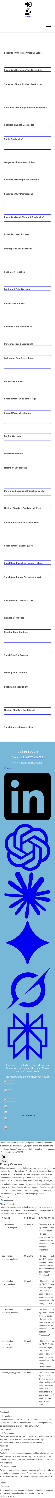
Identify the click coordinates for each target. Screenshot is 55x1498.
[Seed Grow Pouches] (27, 264)
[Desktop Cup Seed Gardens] (27, 241)
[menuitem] (40, 26)
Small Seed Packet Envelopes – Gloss (23, 562)
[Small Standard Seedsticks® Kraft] (27, 515)
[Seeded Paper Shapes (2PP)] (27, 538)
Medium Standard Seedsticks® (19, 709)
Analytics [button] (4, 1445)
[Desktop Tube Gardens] (27, 665)
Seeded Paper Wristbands (17, 412)
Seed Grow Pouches (14, 271)
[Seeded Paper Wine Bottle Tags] (27, 391)
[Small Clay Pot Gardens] (27, 647)
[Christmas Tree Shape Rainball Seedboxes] (27, 100)
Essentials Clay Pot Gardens (18, 193)
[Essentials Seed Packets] (27, 226)
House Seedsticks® (14, 381)
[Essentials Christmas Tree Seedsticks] (27, 62)
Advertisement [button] (6, 1462)
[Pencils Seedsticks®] (27, 296)
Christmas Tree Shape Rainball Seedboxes (25, 107)
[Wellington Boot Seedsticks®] (27, 350)
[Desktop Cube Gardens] (27, 624)
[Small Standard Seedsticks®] (27, 719)
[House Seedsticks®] (27, 374)
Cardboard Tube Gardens (17, 289)
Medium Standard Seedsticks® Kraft (22, 508)
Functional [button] (4, 1412)
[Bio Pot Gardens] (27, 428)
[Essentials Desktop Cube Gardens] (27, 172)
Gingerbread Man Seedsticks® (19, 162)
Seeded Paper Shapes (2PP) (18, 545)
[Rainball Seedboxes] (27, 610)
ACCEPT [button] (19, 1152)
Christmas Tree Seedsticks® (18, 343)
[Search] (40, 26)
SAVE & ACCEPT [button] (7, 1496)
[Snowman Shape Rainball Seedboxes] (27, 76)
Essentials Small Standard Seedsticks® (24, 217)
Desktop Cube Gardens (16, 631)
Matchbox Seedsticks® (15, 467)
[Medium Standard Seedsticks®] (27, 702)
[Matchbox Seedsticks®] (27, 460)
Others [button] (3, 1482)
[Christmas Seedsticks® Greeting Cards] (27, 483)
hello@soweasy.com (31, 762)
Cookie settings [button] (7, 1152)
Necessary (8, 1200)
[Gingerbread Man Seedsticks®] (27, 154)
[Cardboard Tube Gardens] (27, 281)
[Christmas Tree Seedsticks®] (27, 336)
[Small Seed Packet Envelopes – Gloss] (27, 555)
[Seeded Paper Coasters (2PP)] (27, 593)
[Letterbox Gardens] (27, 446)
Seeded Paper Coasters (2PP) (19, 600)
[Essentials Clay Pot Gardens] (27, 186)
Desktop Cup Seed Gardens (18, 248)
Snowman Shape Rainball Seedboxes (23, 84)
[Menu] (47, 26)
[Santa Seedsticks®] (27, 131)
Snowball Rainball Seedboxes (19, 124)
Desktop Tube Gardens (15, 672)
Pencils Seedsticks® (14, 303)
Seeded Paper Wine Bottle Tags (20, 398)
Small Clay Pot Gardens (16, 655)
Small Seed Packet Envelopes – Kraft (23, 577)
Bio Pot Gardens (12, 436)
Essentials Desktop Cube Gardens (21, 179)
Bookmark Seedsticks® (16, 686)
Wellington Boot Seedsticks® (19, 358)
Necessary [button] (4, 1196)
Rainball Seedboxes (14, 617)
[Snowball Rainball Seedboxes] (27, 117)
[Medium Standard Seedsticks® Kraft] (27, 500)
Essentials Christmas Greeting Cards (23, 52)
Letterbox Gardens (13, 453)
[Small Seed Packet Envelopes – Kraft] (27, 569)
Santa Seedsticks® (13, 139)
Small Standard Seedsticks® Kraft (21, 522)
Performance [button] (5, 1428)
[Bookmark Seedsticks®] (27, 679)
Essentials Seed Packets (16, 234)
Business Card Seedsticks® (18, 326)
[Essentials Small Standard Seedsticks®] (27, 209)
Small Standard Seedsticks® (18, 727)
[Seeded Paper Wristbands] (27, 405)
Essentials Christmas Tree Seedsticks (23, 69)
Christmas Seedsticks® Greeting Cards (24, 490)
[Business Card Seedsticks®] (27, 319)
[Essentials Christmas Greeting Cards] (27, 45)
